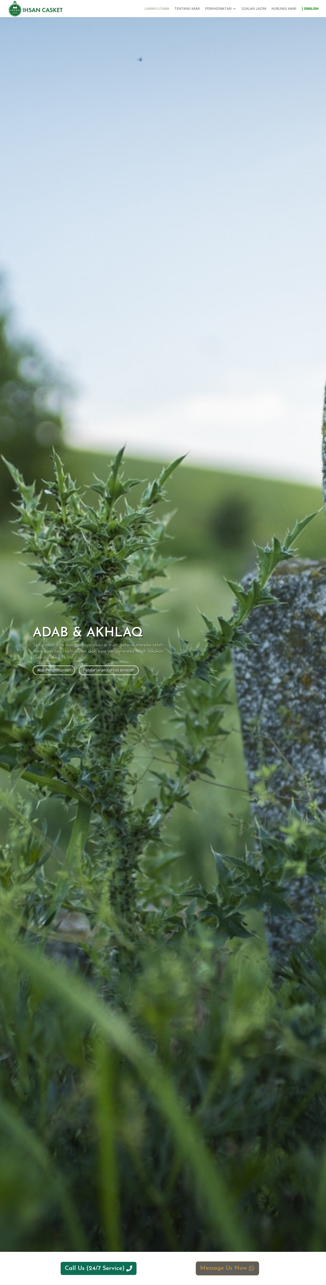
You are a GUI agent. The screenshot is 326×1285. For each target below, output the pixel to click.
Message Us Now (223, 1268)
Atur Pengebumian (54, 670)
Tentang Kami (187, 9)
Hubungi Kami (283, 9)
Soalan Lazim (254, 9)
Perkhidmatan (218, 9)
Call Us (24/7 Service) (95, 1268)
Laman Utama (156, 9)
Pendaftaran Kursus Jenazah (108, 670)
